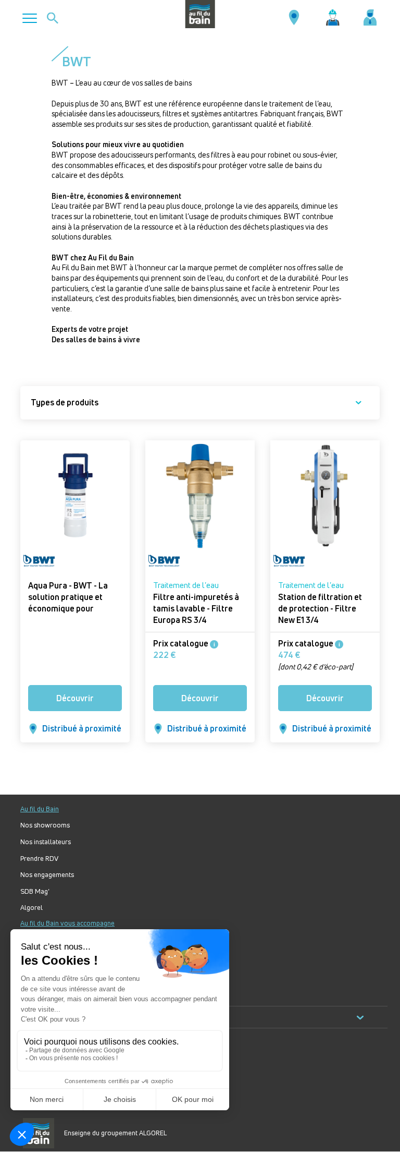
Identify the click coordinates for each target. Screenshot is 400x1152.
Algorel (31, 907)
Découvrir (75, 698)
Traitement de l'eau (186, 585)
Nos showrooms (45, 825)
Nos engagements (47, 874)
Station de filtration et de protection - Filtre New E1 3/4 (320, 608)
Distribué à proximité (81, 728)
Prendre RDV (39, 858)
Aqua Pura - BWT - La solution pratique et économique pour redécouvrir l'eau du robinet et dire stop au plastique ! (69, 614)
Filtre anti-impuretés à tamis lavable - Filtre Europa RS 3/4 (196, 608)
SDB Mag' (34, 891)
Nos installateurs (45, 841)
